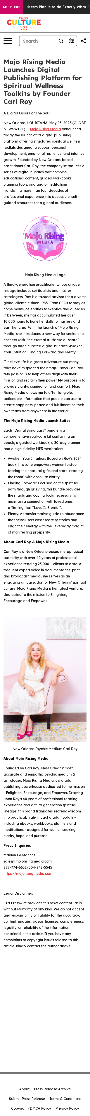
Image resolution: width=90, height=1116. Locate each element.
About (24, 1089)
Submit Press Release (27, 1098)
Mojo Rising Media (45, 129)
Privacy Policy (67, 1108)
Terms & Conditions (65, 1098)
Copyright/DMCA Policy (31, 1108)
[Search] (61, 41)
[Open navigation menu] (7, 40)
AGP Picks (11, 7)
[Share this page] (83, 40)
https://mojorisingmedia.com (27, 873)
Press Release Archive (52, 1089)
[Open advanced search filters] (71, 41)
